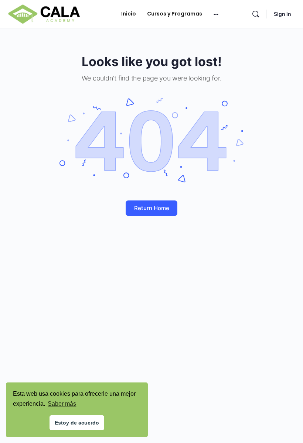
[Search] (255, 14)
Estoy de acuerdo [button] (77, 423)
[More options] (216, 14)
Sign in (282, 14)
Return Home (151, 208)
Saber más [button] (62, 404)
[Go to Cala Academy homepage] (44, 13)
